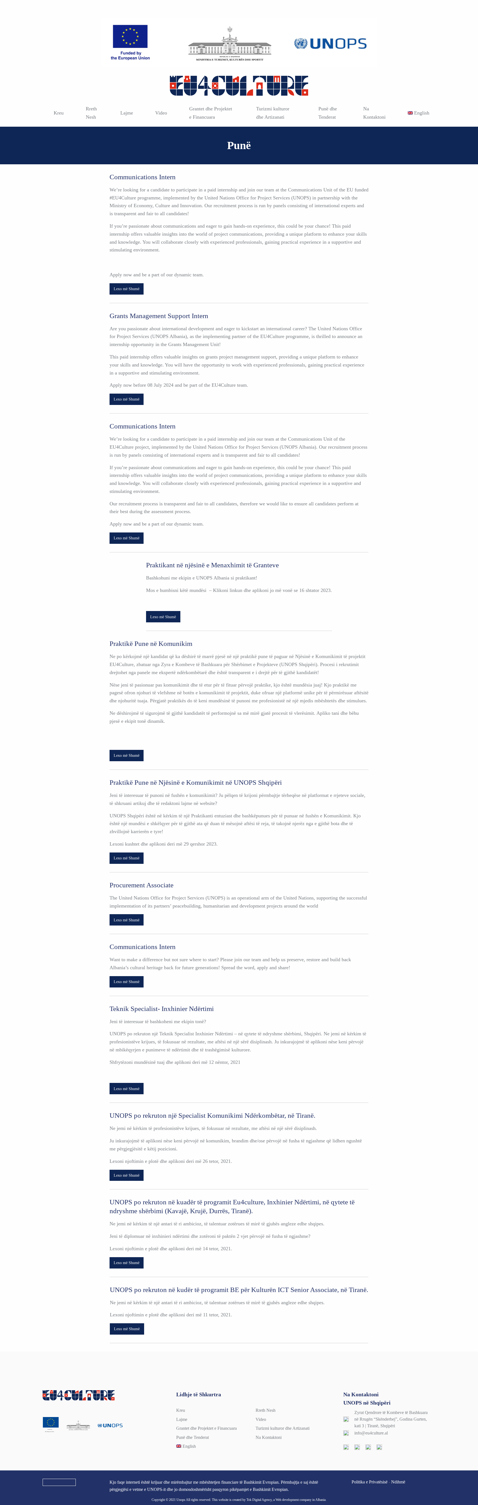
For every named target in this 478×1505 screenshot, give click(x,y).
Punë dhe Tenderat (327, 113)
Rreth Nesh (91, 113)
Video (161, 113)
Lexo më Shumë (126, 289)
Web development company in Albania (301, 1500)
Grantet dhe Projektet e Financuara (210, 113)
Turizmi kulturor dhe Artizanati (272, 113)
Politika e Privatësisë (370, 1482)
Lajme (126, 113)
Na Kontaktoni (374, 113)
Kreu (59, 113)
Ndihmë (398, 1482)
